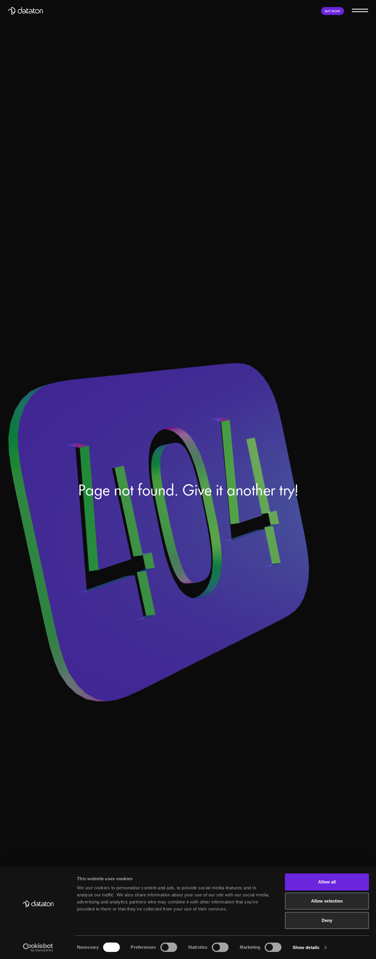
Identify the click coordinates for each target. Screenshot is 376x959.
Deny (327, 920)
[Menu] (360, 10)
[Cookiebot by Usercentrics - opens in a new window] (38, 947)
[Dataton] (25, 11)
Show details (306, 947)
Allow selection (327, 900)
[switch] (168, 947)
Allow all (327, 881)
